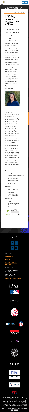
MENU (25, 3)
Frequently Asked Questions (11, 263)
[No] (27, 403)
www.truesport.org (13, 178)
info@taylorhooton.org (14, 203)
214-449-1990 (9, 275)
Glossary (8, 259)
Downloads (9, 256)
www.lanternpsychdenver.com (16, 175)
